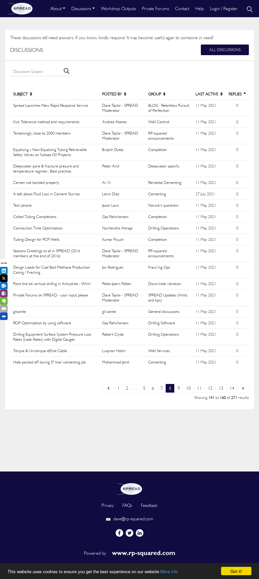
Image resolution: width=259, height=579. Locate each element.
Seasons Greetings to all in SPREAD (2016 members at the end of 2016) (46, 253)
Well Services (159, 350)
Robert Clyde (113, 334)
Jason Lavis (110, 205)
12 (210, 388)
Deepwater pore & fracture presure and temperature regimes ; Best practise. (46, 169)
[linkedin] (139, 533)
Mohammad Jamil (115, 362)
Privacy (107, 505)
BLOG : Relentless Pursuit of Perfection (168, 108)
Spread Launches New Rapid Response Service (50, 105)
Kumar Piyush (113, 239)
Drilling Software (161, 322)
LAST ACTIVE (207, 94)
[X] (4, 278)
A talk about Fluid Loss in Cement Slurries (46, 193)
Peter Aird (110, 166)
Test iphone (22, 205)
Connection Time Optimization (38, 228)
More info (169, 571)
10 (188, 388)
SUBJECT (21, 94)
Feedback (149, 505)
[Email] (4, 308)
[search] (249, 8)
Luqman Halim (113, 350)
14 (232, 388)
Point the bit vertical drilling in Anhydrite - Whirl (52, 283)
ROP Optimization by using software (42, 322)
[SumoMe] (4, 316)
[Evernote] (4, 301)
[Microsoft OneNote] (4, 293)
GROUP (155, 94)
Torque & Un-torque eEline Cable (40, 350)
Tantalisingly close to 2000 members (42, 133)
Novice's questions (163, 205)
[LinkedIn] (4, 270)
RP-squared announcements (161, 136)
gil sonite (109, 311)
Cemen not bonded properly (36, 182)
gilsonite (19, 311)
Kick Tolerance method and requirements (46, 121)
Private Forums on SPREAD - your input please (50, 295)
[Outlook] (4, 286)
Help (199, 8)
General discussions (164, 311)
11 (199, 388)
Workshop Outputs (118, 8)
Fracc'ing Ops (159, 267)
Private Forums (155, 8)
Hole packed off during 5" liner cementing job (49, 362)
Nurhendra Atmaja (117, 228)
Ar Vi (106, 182)
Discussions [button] (81, 8)
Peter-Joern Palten (116, 283)
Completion (157, 149)
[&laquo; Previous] (108, 388)
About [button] (56, 8)
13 (221, 388)
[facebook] (119, 533)
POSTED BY (112, 94)
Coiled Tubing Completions (34, 216)
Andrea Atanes (114, 121)
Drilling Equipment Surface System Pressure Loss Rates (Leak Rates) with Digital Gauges (52, 337)
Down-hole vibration (164, 283)
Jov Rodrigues (112, 267)
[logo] (129, 488)
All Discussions (225, 49)
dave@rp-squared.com (132, 518)
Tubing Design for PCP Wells (36, 239)
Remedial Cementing (164, 182)
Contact (182, 8)
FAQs (127, 505)
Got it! (236, 571)
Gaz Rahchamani (115, 216)
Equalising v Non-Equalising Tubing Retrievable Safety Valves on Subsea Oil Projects (50, 152)
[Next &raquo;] (243, 388)
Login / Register (224, 8)
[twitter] (129, 533)
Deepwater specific (164, 166)
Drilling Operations (163, 228)
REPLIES (236, 94)
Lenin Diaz (110, 193)
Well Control (158, 121)
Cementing (157, 193)
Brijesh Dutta (112, 149)
